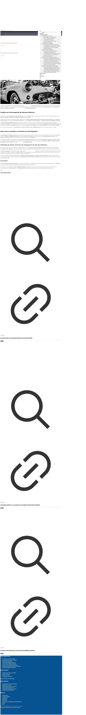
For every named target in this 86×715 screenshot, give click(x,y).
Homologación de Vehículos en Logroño (9, 688)
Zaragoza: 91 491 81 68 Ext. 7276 (8, 687)
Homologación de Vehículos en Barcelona (9, 683)
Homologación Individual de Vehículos (9, 667)
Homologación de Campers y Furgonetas (9, 660)
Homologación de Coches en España (8, 658)
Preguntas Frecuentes (6, 696)
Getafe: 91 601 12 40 (6, 675)
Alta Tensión (4, 700)
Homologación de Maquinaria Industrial (9, 663)
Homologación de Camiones (7, 661)
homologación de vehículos (20, 108)
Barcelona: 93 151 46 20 (6, 685)
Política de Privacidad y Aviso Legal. (6, 707)
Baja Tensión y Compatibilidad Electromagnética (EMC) (12, 701)
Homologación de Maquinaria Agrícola (8, 662)
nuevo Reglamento (27, 105)
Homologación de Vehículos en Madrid (9, 672)
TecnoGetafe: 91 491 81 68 (7, 676)
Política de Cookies (16, 707)
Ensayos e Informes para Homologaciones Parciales (11, 666)
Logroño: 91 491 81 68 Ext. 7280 (8, 690)
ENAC (3, 704)
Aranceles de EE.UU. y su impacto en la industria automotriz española (20, 505)
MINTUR (3, 702)
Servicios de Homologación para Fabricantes (10, 665)
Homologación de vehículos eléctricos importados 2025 (16, 338)
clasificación (20, 142)
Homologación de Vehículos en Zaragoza (9, 686)
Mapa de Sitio (4, 699)
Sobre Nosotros (5, 695)
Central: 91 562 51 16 (6, 674)
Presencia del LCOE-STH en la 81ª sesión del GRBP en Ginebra (17, 650)
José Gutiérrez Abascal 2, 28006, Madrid (7, 678)
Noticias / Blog (5, 697)
